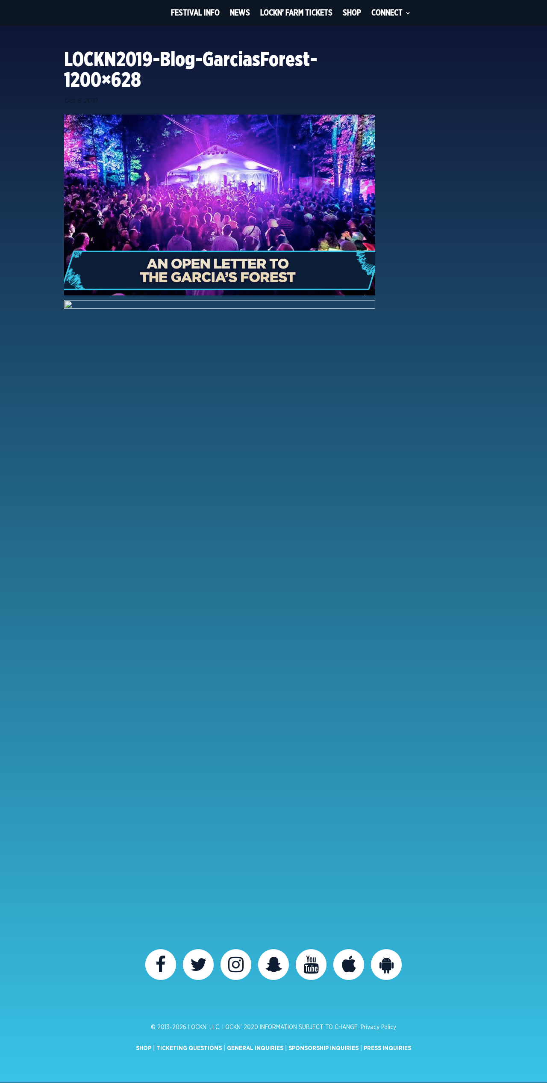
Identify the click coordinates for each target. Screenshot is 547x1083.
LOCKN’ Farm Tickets (296, 12)
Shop (352, 12)
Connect (387, 12)
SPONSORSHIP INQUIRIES (323, 1048)
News (240, 12)
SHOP (143, 1048)
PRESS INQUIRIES (387, 1048)
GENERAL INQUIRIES (255, 1048)
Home (150, 13)
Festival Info (195, 12)
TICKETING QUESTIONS (189, 1048)
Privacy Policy (378, 1027)
